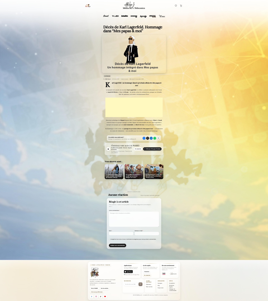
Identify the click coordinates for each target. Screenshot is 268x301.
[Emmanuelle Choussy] (172, 274)
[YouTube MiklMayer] (105, 296)
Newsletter (172, 283)
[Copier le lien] (158, 138)
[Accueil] (134, 5)
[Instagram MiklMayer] (96, 296)
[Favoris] (176, 5)
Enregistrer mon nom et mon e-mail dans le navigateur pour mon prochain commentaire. (133, 239)
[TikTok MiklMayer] (100, 296)
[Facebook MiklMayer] (91, 296)
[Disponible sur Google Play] (131, 275)
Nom (110, 230)
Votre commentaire (114, 210)
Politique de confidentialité (173, 289)
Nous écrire (161, 288)
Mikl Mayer (108, 79)
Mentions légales (171, 286)
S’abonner (148, 284)
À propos (160, 283)
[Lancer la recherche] (140, 284)
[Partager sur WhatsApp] (154, 138)
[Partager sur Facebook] (144, 138)
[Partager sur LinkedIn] (151, 138)
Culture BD (107, 76)
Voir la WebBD (94, 288)
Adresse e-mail (139, 230)
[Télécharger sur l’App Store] (128, 271)
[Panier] (181, 5)
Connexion (146, 271)
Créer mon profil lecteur (97, 292)
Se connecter (138, 148)
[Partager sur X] (147, 138)
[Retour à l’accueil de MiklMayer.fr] (94, 272)
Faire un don (149, 286)
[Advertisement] (134, 107)
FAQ (159, 285)
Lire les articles (104, 288)
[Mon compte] (88, 5)
